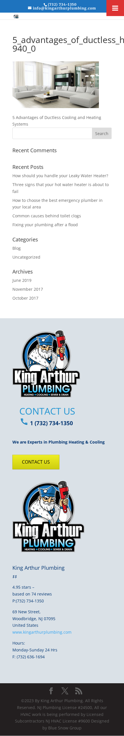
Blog (16, 248)
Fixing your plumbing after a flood (45, 224)
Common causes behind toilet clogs (46, 215)
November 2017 (27, 289)
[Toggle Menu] (115, 8)
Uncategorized (26, 257)
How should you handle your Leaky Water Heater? (60, 175)
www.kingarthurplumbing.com (42, 632)
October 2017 (25, 298)
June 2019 (21, 280)
